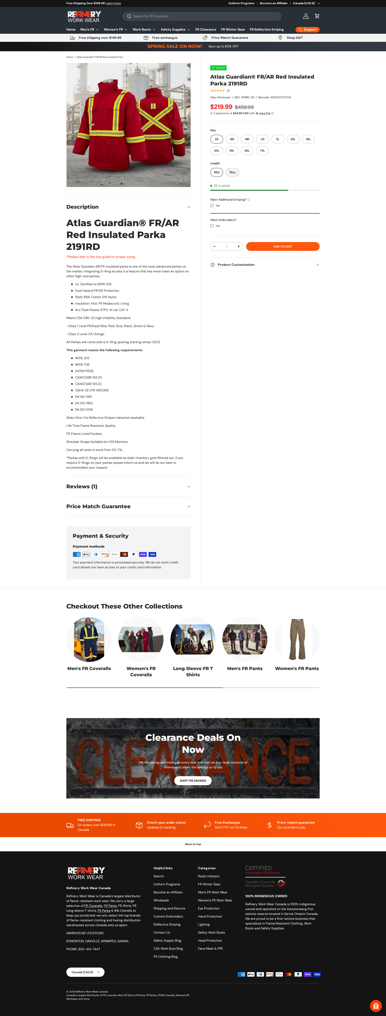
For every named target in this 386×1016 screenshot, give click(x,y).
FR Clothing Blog (166, 956)
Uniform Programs (242, 3)
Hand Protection (210, 916)
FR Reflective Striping (267, 29)
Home (71, 29)
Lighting (204, 924)
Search (159, 876)
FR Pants (110, 906)
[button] (317, 16)
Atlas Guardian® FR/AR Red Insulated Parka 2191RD (101, 57)
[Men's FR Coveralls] (89, 639)
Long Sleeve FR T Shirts (193, 671)
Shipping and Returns (169, 908)
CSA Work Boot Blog (168, 948)
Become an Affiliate (273, 3)
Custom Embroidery (168, 916)
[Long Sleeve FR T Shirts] (193, 639)
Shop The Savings (193, 780)
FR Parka (104, 910)
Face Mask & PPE (210, 948)
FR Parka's (151, 995)
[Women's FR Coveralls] (140, 639)
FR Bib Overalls (166, 995)
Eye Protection (208, 908)
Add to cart (283, 246)
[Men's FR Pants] (244, 639)
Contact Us (162, 932)
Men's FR (87, 29)
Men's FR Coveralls (89, 668)
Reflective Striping (167, 924)
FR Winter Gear (233, 29)
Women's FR (113, 29)
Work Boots (142, 29)
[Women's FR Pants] (296, 639)
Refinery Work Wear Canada (92, 991)
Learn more (113, 3)
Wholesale (161, 900)
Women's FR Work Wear (215, 900)
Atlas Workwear (220, 97)
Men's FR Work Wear (213, 892)
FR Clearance (205, 29)
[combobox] (201, 16)
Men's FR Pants (245, 668)
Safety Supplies (173, 29)
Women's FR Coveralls (141, 671)
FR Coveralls (93, 906)
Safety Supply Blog (167, 940)
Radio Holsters (209, 876)
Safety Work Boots (211, 932)
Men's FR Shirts (126, 995)
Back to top (193, 844)
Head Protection (210, 940)
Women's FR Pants (297, 668)
